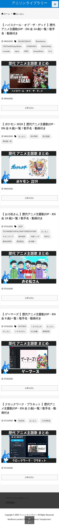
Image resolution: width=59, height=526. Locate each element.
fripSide (21, 421)
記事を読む (29, 108)
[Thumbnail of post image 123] (29, 79)
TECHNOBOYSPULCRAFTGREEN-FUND (19, 231)
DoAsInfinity (46, 46)
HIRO (26, 51)
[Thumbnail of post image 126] (29, 269)
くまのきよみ (36, 326)
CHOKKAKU (31, 46)
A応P (20, 226)
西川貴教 (46, 136)
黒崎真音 (46, 331)
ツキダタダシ (20, 331)
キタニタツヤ (8, 236)
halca (17, 51)
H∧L (50, 51)
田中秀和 (34, 136)
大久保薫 (34, 331)
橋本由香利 (7, 241)
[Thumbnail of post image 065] (29, 359)
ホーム (7, 14)
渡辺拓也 (20, 241)
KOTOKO (22, 326)
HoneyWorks (38, 51)
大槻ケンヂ (34, 236)
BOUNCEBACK (24, 41)
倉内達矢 (22, 236)
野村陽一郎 (7, 141)
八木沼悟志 (45, 421)
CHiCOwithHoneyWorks (12, 46)
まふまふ (22, 136)
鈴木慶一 (32, 241)
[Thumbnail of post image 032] (29, 169)
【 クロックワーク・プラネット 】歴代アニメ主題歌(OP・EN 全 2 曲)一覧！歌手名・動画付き (28, 408)
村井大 (47, 236)
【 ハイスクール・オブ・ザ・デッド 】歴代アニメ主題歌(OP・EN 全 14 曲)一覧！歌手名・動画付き (28, 29)
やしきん (6, 331)
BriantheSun (41, 41)
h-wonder (6, 51)
